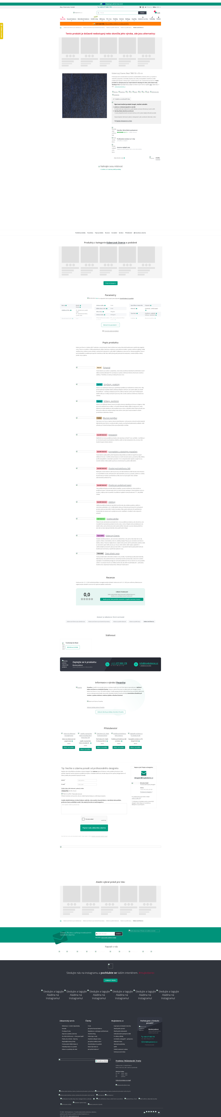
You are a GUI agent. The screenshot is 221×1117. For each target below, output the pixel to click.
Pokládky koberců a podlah (69, 1046)
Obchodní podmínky (119, 1044)
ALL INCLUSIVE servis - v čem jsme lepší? (73, 1036)
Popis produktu (99, 233)
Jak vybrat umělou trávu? (94, 1041)
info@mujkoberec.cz (148, 663)
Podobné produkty (80, 233)
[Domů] (61, 27)
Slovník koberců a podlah (95, 1044)
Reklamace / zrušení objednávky (71, 1026)
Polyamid (106, 367)
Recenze (107, 233)
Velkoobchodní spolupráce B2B (122, 1033)
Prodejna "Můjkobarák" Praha (128, 1061)
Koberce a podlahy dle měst (69, 1049)
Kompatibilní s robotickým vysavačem (122, 451)
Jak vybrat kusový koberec (95, 1028)
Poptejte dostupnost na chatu (124, 121)
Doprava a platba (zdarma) (69, 1033)
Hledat (142, 13)
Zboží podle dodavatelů (120, 1031)
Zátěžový (111, 502)
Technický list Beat (72, 643)
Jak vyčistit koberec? (93, 1049)
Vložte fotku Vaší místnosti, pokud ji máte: (72, 788)
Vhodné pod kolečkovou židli (119, 468)
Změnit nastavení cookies (121, 1049)
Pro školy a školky (118, 1036)
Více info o (105, 937)
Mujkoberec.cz (85, 1114)
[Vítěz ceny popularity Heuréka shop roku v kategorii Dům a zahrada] (77, 12)
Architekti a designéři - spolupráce (123, 1039)
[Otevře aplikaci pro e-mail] (136, 664)
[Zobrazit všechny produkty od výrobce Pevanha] (80, 697)
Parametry (90, 233)
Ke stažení (114, 233)
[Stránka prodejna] (84, 1072)
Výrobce (121, 233)
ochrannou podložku (129, 473)
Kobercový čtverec (113, 535)
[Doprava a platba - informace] (110, 1092)
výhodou (111, 545)
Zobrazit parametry (120, 86)
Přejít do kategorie (110, 283)
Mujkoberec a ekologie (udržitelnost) (98, 1031)
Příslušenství (128, 233)
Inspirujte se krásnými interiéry (122, 1026)
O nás (89, 1026)
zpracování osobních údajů (108, 937)
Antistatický (112, 435)
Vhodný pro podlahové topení (119, 485)
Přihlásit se (149, 7)
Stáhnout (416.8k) (73, 647)
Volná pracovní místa (119, 1052)
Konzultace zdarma (140, 233)
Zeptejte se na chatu (145, 665)
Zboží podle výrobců (119, 1028)
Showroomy (66, 7)
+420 (119, 663)
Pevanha (158, 159)
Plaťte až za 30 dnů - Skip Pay (70, 1039)
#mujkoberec (147, 973)
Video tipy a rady (92, 1036)
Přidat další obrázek (77, 794)
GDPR (115, 1046)
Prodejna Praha (66, 1031)
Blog (61, 7)
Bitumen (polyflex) (110, 418)
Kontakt (72, 7)
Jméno (63, 780)
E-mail (63, 784)
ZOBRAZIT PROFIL (110, 980)
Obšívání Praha (118, 1041)
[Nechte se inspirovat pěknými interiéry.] (110, 858)
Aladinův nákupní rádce (94, 1039)
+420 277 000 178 (105, 7)
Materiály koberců (93, 1046)
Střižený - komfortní (111, 401)
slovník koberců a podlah (127, 298)
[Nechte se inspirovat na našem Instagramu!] (110, 965)
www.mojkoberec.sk (74, 1116)
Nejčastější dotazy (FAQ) (68, 1041)
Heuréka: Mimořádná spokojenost (127, 130)
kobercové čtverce (103, 421)
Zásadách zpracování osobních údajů (99, 836)
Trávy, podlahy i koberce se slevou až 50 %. (112, 24)
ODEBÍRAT (118, 934)
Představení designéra (146, 792)
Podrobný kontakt (149, 1045)
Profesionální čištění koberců (70, 1044)
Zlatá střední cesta (112, 553)
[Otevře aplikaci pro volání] (107, 664)
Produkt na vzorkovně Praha (122, 99)
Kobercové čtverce (115, 242)
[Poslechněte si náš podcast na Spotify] (95, 1103)
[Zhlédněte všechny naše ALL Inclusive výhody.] (65, 1103)
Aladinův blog (92, 1033)
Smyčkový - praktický (111, 384)
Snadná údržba (112, 519)
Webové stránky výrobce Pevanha (95, 707)
